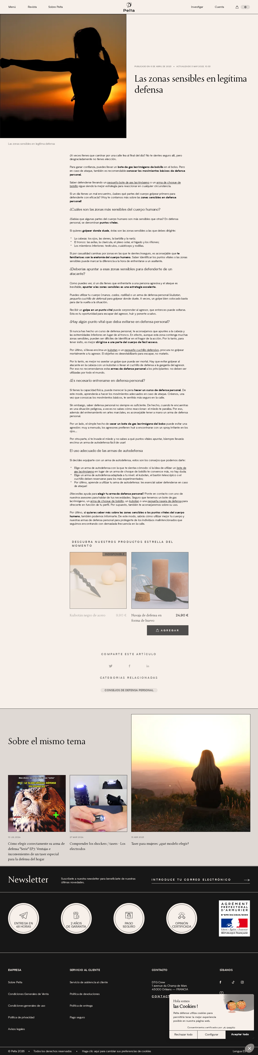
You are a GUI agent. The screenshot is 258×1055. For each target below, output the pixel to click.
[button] (249, 1048)
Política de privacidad (21, 1017)
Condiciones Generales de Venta (28, 994)
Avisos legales (16, 1029)
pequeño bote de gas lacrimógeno (128, 182)
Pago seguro (77, 1017)
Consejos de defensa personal (129, 690)
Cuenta (219, 7)
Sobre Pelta (55, 7)
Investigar (197, 7)
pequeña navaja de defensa (165, 501)
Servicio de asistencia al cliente (89, 982)
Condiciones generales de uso (26, 1005)
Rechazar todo (183, 1034)
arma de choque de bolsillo (107, 501)
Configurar (211, 1034)
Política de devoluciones (85, 994)
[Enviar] (247, 880)
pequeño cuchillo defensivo (142, 350)
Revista (32, 7)
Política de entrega (81, 1005)
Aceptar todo (240, 1034)
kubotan (113, 350)
